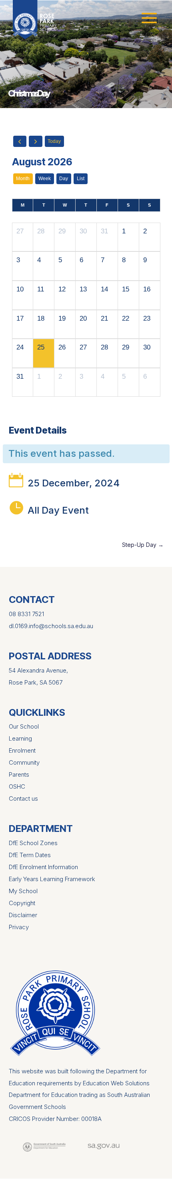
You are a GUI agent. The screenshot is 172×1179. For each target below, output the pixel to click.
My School (23, 891)
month (23, 178)
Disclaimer (23, 915)
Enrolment (22, 750)
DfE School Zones (33, 843)
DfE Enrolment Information (43, 867)
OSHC (17, 786)
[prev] (20, 141)
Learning (20, 738)
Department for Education (43, 1095)
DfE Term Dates (30, 855)
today (54, 141)
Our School (24, 726)
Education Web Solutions (116, 1083)
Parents (19, 774)
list (80, 178)
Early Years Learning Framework (52, 879)
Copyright (22, 903)
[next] (35, 141)
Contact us (23, 798)
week (44, 178)
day (63, 178)
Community (24, 762)
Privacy (19, 927)
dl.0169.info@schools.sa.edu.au (51, 626)
